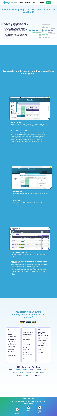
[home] (10, 2)
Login (48, 2)
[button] (20, 2)
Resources (27, 2)
